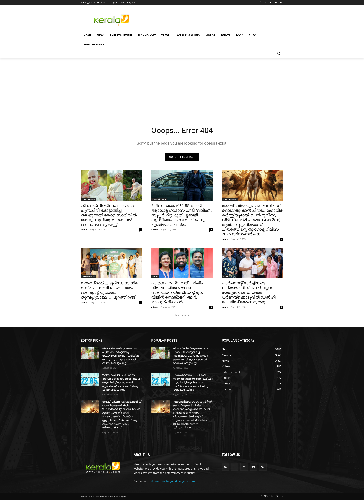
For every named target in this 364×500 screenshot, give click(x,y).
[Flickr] (244, 467)
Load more (180, 315)
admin (84, 229)
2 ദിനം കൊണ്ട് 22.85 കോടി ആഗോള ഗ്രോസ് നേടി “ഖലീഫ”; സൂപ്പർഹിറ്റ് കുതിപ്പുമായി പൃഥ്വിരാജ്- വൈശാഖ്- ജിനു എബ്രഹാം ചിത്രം (181, 215)
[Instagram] (265, 3)
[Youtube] (281, 3)
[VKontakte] (263, 467)
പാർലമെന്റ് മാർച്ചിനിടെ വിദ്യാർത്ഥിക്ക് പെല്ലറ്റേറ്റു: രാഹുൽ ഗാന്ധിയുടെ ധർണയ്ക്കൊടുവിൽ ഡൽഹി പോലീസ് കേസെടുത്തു (249, 292)
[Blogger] (225, 467)
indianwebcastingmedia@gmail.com (172, 481)
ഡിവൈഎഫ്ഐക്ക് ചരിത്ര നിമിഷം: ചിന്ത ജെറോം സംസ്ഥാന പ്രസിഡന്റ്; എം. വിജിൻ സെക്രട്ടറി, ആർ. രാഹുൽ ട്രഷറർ (177, 292)
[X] (270, 3)
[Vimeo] (276, 3)
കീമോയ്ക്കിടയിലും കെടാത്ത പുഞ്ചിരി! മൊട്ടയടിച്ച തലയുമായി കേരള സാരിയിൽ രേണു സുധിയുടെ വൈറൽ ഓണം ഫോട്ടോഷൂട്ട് (109, 215)
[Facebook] (260, 3)
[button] (278, 53)
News (155, 276)
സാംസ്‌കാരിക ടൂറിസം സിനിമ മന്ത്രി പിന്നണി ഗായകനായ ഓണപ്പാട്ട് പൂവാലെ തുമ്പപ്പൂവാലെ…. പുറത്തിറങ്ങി (109, 290)
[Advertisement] (210, 19)
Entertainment (88, 199)
